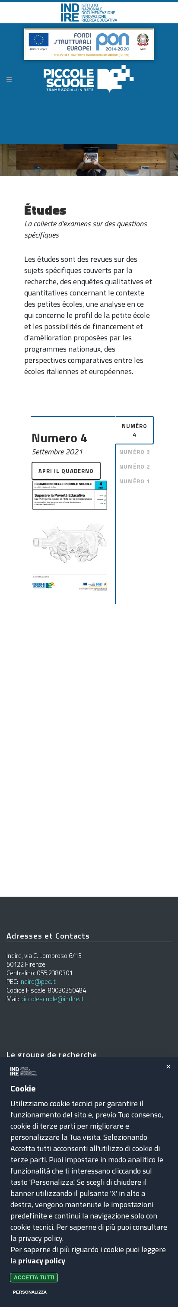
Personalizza (30, 1292)
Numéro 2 (134, 466)
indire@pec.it (37, 982)
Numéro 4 (134, 430)
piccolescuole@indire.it (52, 999)
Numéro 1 (134, 481)
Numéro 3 (134, 451)
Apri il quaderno (66, 470)
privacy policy (41, 1260)
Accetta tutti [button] (34, 1278)
